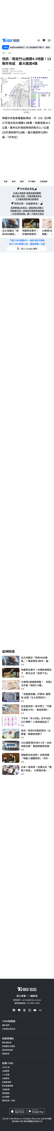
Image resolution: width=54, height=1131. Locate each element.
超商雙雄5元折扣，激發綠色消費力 (27, 207)
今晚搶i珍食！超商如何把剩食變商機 (27, 210)
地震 (5, 181)
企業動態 (5, 1071)
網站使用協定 (7, 1050)
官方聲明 (5, 1096)
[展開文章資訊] (49, 70)
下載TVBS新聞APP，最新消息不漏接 (27, 240)
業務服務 (5, 1093)
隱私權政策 (6, 1042)
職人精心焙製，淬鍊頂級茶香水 (27, 196)
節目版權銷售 (7, 1085)
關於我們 (5, 1025)
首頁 (3, 53)
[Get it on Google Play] (36, 1111)
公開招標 (5, 1089)
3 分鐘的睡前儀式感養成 (27, 199)
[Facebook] (14, 1010)
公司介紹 (5, 1067)
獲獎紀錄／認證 (8, 1100)
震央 (14, 181)
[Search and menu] (49, 40)
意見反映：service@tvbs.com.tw (27, 1000)
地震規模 (43, 181)
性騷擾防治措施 (8, 1046)
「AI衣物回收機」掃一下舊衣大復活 (27, 213)
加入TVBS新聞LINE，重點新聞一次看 (27, 243)
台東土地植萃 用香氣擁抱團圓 (27, 193)
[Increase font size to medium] (38, 40)
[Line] (19, 1010)
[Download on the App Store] (17, 1111)
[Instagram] (29, 1010)
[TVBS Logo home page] (11, 40)
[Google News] (40, 1010)
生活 (9, 53)
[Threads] (24, 1010)
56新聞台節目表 (8, 1029)
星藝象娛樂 (6, 1082)
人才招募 (5, 1074)
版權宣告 (5, 1053)
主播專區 (5, 1078)
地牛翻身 (32, 181)
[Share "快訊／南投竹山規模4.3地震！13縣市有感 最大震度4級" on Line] (44, 40)
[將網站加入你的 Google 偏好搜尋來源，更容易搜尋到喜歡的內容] (27, 248)
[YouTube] (34, 1010)
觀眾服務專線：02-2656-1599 (27, 1003)
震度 (22, 181)
